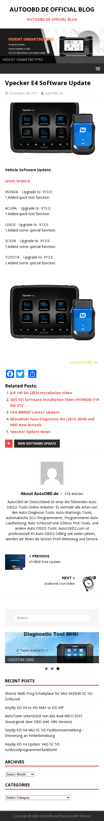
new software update (37, 443)
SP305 (10, 181)
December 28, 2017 (23, 93)
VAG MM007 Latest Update (35, 412)
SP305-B (23, 181)
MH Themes (82, 816)
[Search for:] (52, 618)
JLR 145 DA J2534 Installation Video (41, 392)
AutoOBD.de (54, 93)
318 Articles (73, 493)
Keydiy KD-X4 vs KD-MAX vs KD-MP (34, 707)
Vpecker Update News (30, 431)
